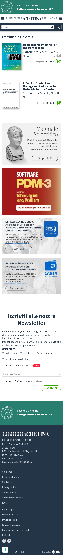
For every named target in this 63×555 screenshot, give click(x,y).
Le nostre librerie (10, 476)
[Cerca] (52, 27)
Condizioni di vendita (12, 497)
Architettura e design (17, 359)
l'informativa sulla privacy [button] (28, 381)
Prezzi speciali (9, 519)
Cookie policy (9, 492)
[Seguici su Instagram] (9, 541)
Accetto (23, 381)
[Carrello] (61, 19)
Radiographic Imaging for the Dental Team (40, 46)
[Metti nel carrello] (58, 61)
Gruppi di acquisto (11, 524)
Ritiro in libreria (10, 514)
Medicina (28, 353)
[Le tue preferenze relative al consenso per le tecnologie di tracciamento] (5, 550)
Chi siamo (7, 471)
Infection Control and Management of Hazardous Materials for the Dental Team (41, 86)
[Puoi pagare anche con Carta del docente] (31, 276)
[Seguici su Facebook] (4, 541)
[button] (2, 19)
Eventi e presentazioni (22, 365)
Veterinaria (45, 353)
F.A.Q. (4, 502)
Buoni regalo (8, 509)
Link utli (6, 535)
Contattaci (7, 482)
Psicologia (11, 353)
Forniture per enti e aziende (16, 530)
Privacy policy (9, 487)
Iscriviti (51, 388)
